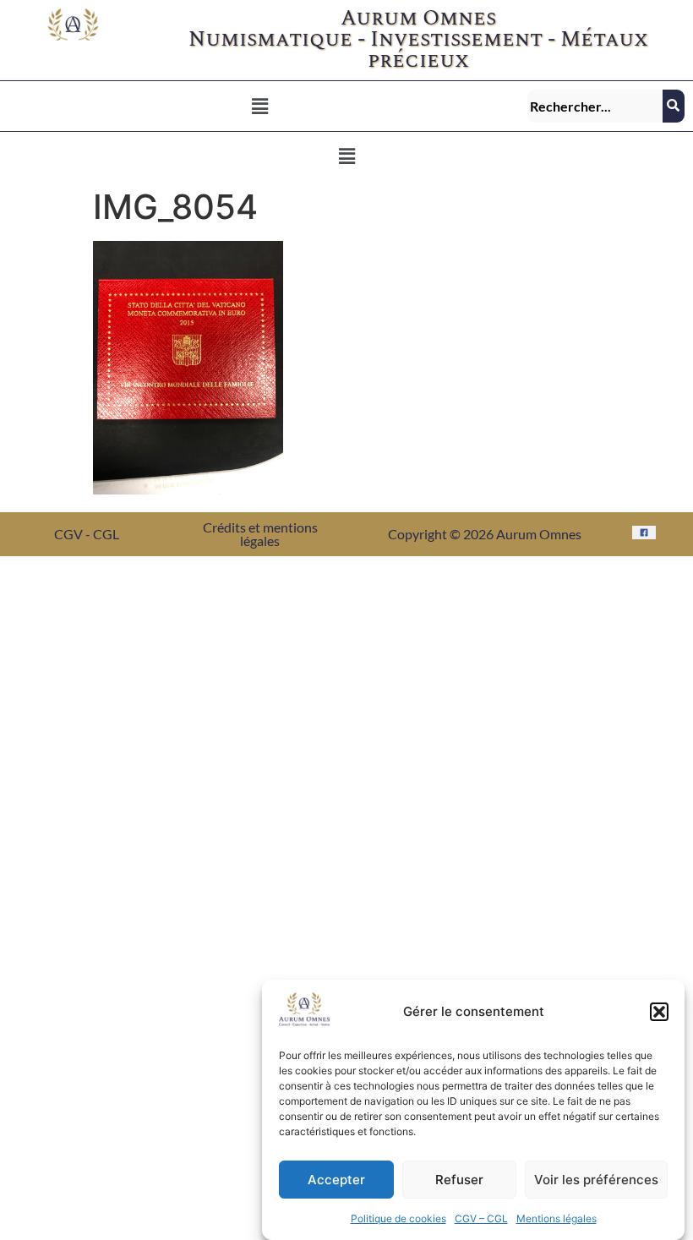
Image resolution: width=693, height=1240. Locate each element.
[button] (659, 1011)
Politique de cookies (398, 1218)
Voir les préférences (596, 1180)
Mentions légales (556, 1218)
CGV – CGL (481, 1218)
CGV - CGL (86, 534)
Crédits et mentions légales (260, 534)
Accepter (336, 1180)
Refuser (459, 1180)
